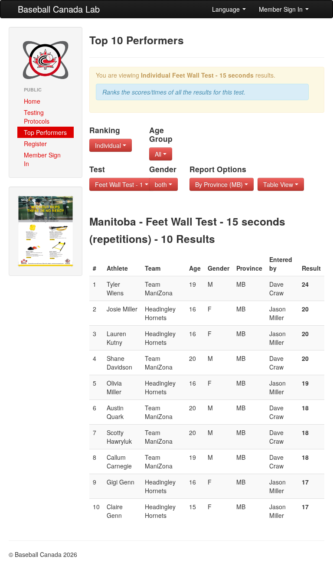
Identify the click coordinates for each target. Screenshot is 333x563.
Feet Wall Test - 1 (120, 184)
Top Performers (45, 132)
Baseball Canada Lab (59, 9)
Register (35, 143)
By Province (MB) (220, 184)
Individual (109, 145)
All (159, 154)
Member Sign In (281, 9)
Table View (279, 184)
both (162, 184)
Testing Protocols (36, 116)
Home (32, 101)
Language (227, 9)
